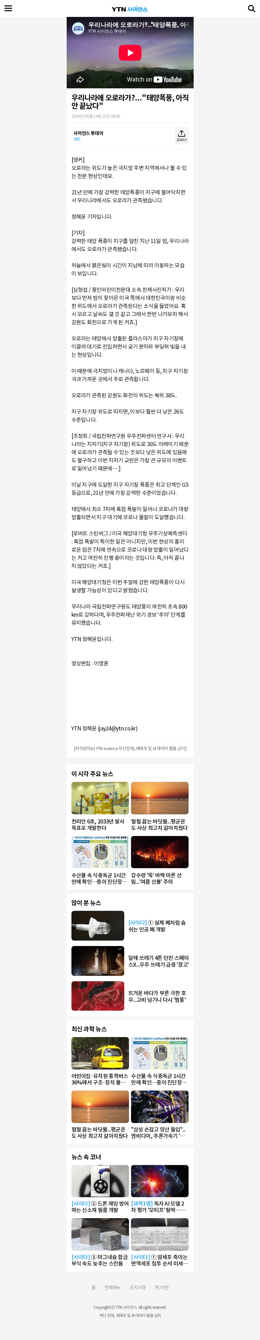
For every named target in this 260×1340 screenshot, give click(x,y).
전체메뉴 (112, 1287)
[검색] (251, 8)
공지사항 (137, 1287)
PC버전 (162, 1287)
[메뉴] (8, 8)
